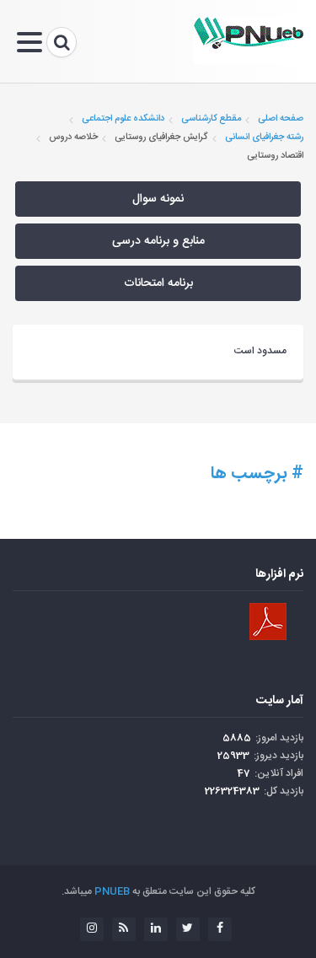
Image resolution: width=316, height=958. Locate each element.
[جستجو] (61, 42)
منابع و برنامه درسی (158, 241)
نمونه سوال (158, 199)
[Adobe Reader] (268, 621)
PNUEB (112, 891)
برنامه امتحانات (158, 283)
